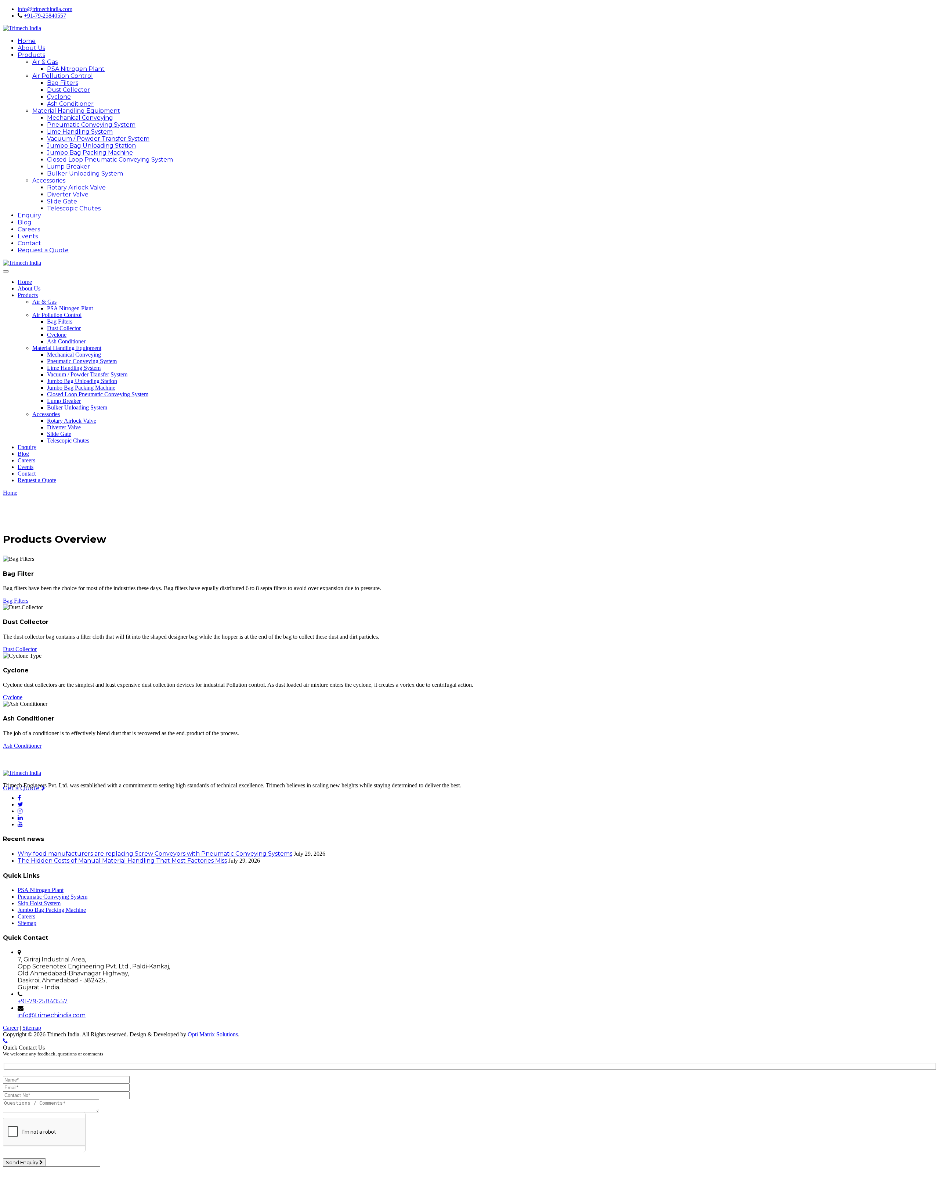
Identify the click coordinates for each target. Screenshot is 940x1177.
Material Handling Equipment (76, 110)
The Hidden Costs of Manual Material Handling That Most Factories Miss (122, 860)
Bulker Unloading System (85, 173)
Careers (29, 229)
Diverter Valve (67, 194)
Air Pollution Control (62, 75)
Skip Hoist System (39, 903)
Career (10, 1028)
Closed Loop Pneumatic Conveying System (110, 159)
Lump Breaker (68, 166)
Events (28, 236)
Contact (29, 243)
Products (31, 54)
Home (27, 40)
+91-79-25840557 (45, 15)
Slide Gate (62, 201)
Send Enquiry (22, 1162)
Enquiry (29, 215)
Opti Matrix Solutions (213, 1034)
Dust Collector (68, 89)
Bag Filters (62, 82)
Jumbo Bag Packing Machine (90, 152)
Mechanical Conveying (80, 117)
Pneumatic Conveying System (91, 124)
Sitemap (27, 923)
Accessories (48, 180)
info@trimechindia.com (45, 9)
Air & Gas (45, 61)
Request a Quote (43, 250)
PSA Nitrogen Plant (76, 68)
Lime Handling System (80, 131)
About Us (31, 47)
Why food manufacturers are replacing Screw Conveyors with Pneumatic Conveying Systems (155, 853)
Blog (25, 222)
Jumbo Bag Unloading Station (91, 145)
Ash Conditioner (70, 103)
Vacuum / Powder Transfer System (98, 138)
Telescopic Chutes (74, 208)
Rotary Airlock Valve (76, 187)
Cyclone (59, 96)
